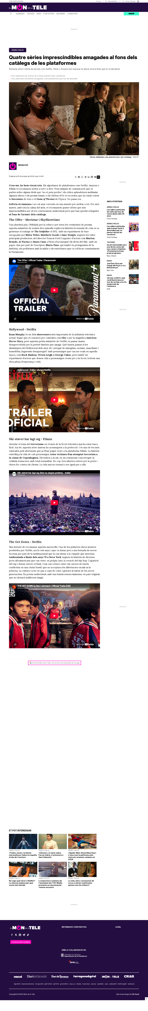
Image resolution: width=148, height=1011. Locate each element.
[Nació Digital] (30, 8)
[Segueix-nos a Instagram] (20, 936)
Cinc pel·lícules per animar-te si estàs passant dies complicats (38, 76)
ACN (108, 289)
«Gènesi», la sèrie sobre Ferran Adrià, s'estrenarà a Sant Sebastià (51, 855)
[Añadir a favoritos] (98, 177)
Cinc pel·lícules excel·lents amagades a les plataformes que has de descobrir (44, 79)
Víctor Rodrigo (112, 219)
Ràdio (39, 14)
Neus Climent (111, 256)
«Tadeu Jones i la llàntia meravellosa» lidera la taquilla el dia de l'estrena (23, 855)
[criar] (129, 977)
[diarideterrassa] (59, 977)
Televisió (30, 14)
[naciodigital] (18, 977)
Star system (48, 14)
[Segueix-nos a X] (16, 936)
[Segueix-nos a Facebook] (12, 936)
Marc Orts (110, 270)
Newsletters (112, 1)
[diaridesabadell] (37, 977)
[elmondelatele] (110, 977)
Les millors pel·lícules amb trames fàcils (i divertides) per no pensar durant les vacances (116, 230)
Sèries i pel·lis (18, 50)
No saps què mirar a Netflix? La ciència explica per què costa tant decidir (22, 883)
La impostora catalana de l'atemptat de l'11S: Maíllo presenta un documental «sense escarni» (50, 884)
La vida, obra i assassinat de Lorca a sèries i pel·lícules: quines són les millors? (81, 883)
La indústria (72, 14)
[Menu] (10, 14)
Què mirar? (60, 14)
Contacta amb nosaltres (20, 942)
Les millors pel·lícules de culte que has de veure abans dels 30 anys (116, 213)
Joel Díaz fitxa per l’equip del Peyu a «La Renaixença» (116, 265)
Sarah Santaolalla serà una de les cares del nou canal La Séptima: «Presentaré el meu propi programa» (117, 249)
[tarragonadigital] (84, 977)
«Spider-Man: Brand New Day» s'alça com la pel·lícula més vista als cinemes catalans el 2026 (82, 856)
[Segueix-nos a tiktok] (28, 936)
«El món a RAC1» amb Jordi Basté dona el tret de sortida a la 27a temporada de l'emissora (116, 282)
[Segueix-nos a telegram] (24, 936)
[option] (74, 120)
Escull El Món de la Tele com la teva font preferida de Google (56, 663)
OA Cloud (135, 994)
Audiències (20, 14)
